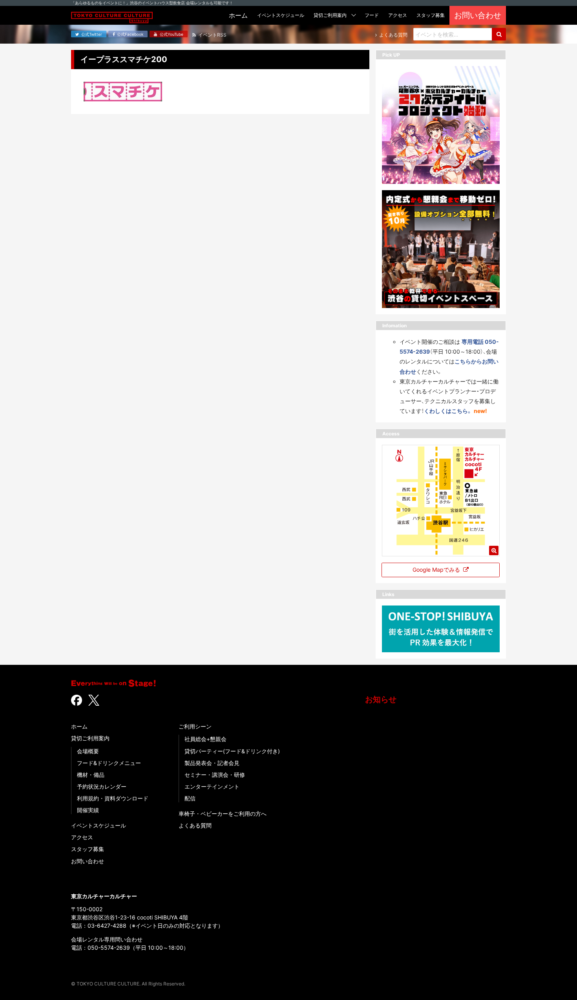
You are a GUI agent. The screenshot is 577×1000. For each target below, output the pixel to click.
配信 (189, 798)
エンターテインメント (211, 786)
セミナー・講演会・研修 (214, 774)
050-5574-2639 (109, 947)
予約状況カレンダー (101, 786)
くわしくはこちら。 (448, 410)
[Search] (499, 34)
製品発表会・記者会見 (211, 763)
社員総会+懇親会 (205, 739)
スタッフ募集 (87, 849)
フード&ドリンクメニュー (109, 763)
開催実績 (88, 810)
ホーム (79, 726)
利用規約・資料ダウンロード (112, 798)
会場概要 (88, 751)
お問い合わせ (87, 861)
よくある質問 (195, 825)
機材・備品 (90, 774)
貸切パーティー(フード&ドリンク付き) (232, 751)
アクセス (82, 837)
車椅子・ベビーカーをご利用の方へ (223, 813)
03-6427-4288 (107, 925)
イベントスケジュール (98, 825)
